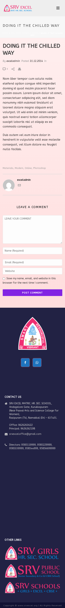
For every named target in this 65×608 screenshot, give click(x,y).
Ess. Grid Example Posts (24, 33)
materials (8, 168)
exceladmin (13, 61)
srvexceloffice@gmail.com (25, 434)
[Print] (21, 69)
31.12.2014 (36, 61)
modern (19, 168)
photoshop (39, 168)
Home (5, 33)
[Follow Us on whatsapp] (37, 362)
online (28, 168)
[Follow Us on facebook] (25, 362)
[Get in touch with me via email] (19, 185)
